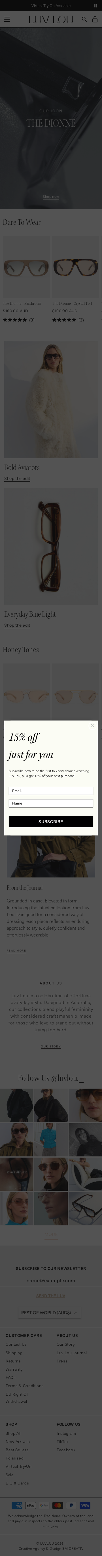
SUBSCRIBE (51, 821)
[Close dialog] (92, 726)
